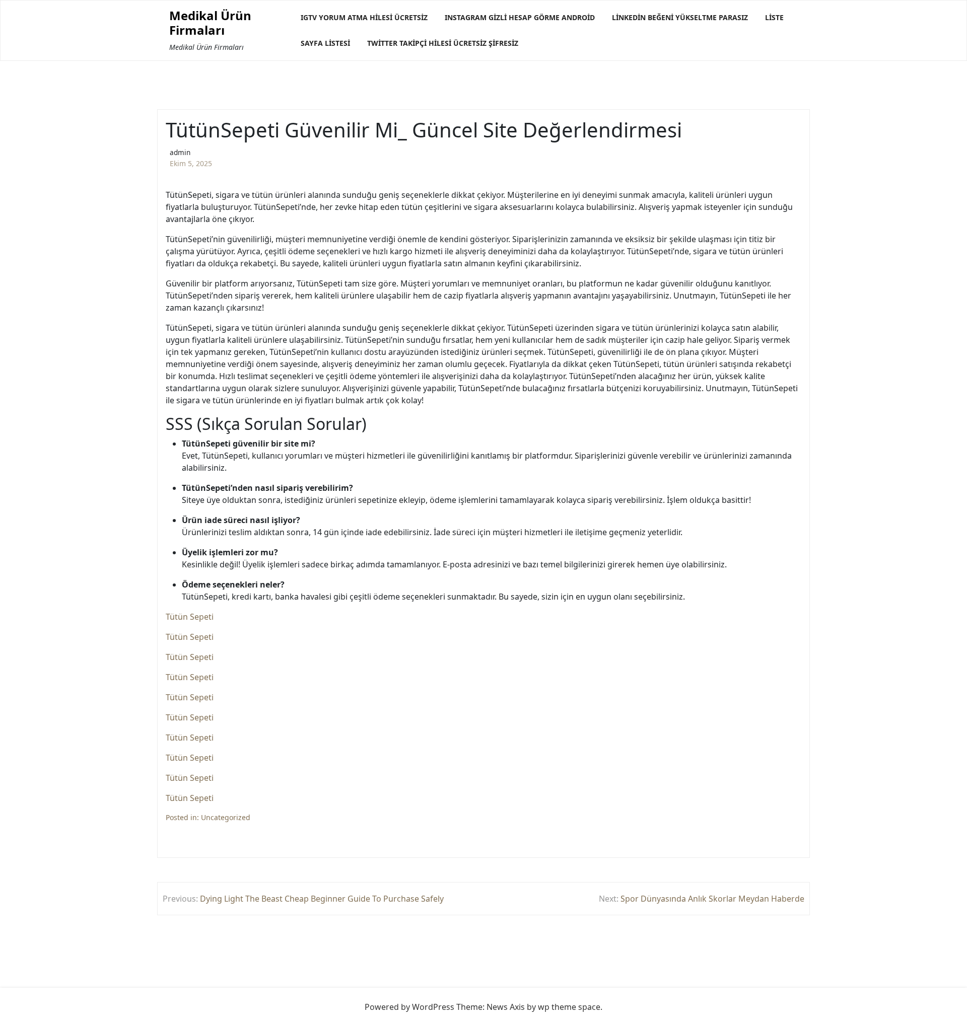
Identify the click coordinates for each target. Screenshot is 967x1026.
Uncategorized (225, 817)
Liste (774, 17)
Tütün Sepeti (190, 616)
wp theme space (569, 1006)
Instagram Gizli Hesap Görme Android (520, 17)
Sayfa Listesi (325, 43)
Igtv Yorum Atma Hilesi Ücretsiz (364, 17)
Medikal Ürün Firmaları (210, 23)
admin (180, 152)
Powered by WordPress (409, 1006)
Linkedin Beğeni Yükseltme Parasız (680, 17)
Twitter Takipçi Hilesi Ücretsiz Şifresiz (442, 43)
